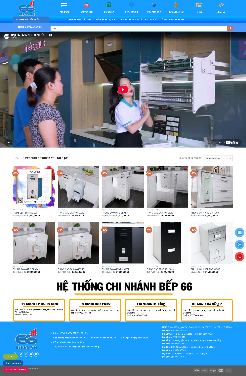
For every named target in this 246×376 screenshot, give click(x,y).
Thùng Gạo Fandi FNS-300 (25, 213)
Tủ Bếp (164, 19)
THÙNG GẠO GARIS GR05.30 (160, 213)
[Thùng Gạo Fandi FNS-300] (34, 187)
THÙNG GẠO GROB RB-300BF (115, 269)
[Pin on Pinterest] (31, 354)
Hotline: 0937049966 (16, 369)
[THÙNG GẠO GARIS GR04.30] (123, 187)
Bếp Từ (90, 19)
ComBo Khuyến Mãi (75, 19)
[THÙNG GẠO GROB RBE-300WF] (212, 243)
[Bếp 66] (30, 8)
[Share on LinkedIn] (36, 354)
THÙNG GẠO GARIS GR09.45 (26, 269)
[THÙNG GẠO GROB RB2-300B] (167, 243)
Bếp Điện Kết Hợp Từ (106, 19)
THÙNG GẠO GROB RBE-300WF (205, 269)
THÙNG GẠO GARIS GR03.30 (71, 213)
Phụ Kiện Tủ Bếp (176, 19)
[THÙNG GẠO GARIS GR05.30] (167, 187)
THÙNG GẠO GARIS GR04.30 (115, 213)
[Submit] (230, 28)
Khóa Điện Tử (135, 19)
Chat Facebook (13, 363)
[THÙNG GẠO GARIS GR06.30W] (212, 187)
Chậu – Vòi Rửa (151, 19)
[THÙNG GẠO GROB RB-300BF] (123, 243)
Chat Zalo (10, 356)
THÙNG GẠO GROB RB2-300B (160, 269)
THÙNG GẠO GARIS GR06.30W (205, 213)
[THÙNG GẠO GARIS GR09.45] (34, 243)
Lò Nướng (122, 19)
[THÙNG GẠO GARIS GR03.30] (78, 187)
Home (17, 158)
